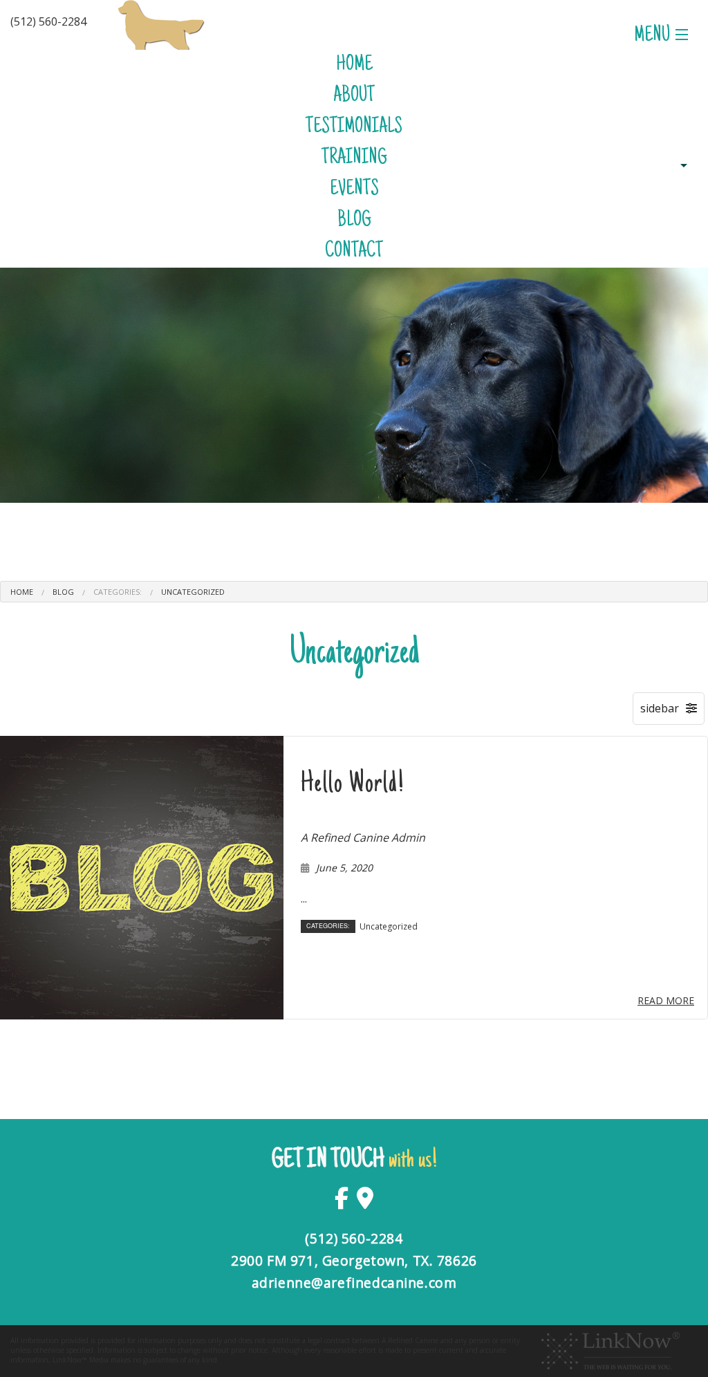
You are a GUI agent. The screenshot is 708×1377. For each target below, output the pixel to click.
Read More (665, 1000)
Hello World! (352, 784)
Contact (354, 252)
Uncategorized (193, 591)
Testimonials (354, 127)
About (354, 96)
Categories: (117, 591)
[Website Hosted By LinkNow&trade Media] (610, 1350)
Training (354, 158)
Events (354, 189)
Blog (354, 221)
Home (354, 65)
